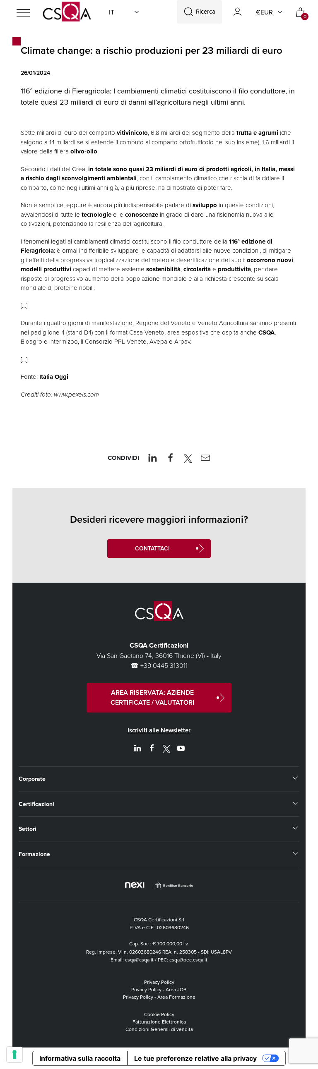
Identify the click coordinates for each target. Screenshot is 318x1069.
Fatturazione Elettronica (159, 1021)
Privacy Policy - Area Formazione (159, 996)
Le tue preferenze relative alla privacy (195, 1058)
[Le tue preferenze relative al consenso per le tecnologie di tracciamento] (14, 1054)
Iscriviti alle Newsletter (159, 730)
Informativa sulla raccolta (79, 1058)
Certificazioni (36, 804)
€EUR (264, 12)
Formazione (34, 854)
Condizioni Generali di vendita (159, 1029)
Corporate (32, 779)
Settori (27, 829)
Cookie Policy (159, 1014)
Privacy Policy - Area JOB (159, 989)
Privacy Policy (159, 981)
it (111, 12)
